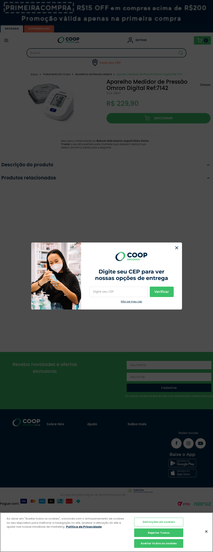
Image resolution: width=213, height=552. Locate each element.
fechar (177, 248)
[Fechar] (206, 531)
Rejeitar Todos (159, 533)
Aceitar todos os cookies (159, 543)
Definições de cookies (159, 522)
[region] (106, 532)
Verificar (161, 292)
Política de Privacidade (84, 527)
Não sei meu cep (131, 301)
